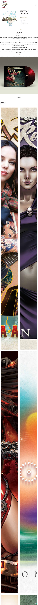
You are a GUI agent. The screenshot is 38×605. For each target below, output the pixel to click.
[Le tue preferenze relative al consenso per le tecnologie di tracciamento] (36, 603)
